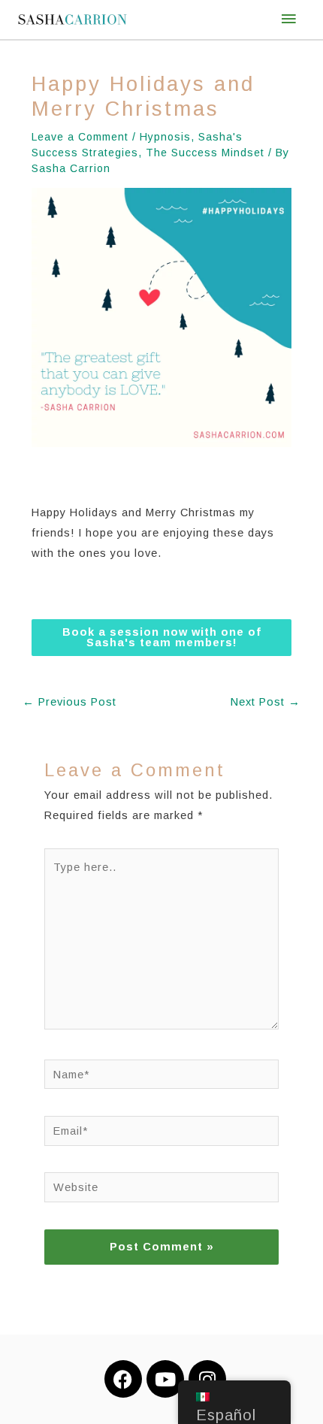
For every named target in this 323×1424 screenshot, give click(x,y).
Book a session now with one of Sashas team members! (161, 637)
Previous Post (69, 702)
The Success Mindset (205, 153)
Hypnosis (165, 137)
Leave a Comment (80, 137)
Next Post (265, 702)
